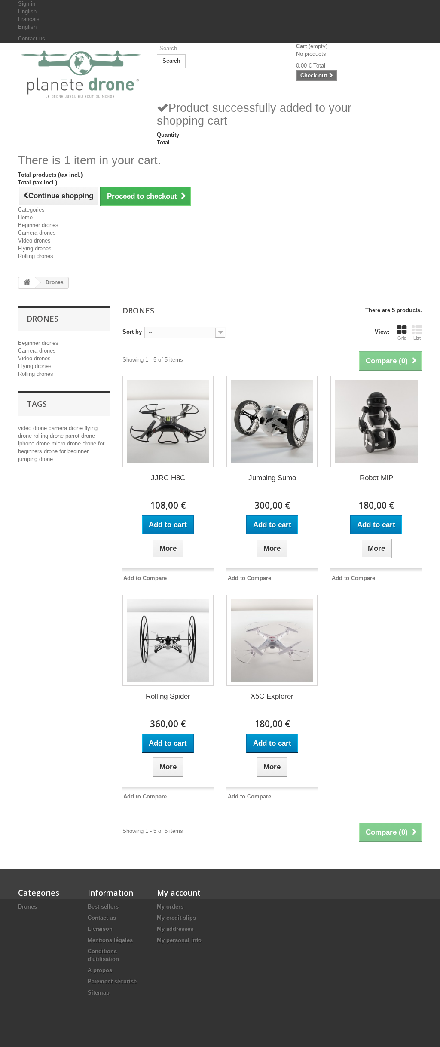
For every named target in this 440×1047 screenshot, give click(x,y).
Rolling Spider (168, 696)
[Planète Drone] (81, 74)
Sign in (26, 3)
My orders (170, 906)
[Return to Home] (27, 282)
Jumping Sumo (272, 478)
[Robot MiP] (376, 421)
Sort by (132, 332)
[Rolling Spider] (168, 640)
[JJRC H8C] (168, 421)
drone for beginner (66, 451)
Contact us (31, 38)
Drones (27, 906)
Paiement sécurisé (112, 981)
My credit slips (176, 918)
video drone (33, 428)
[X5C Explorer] (272, 640)
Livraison (100, 929)
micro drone (67, 443)
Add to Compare (145, 578)
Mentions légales (110, 940)
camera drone (66, 428)
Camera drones (37, 233)
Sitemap (99, 992)
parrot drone (80, 436)
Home (25, 217)
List (417, 338)
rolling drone (49, 436)
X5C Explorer (272, 696)
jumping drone (35, 459)
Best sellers (103, 906)
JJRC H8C (168, 478)
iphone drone (35, 443)
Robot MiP (376, 478)
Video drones (34, 240)
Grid (401, 338)
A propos (100, 970)
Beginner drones (38, 225)
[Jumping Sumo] (272, 421)
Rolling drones (35, 256)
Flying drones (35, 248)
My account (179, 892)
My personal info (179, 940)
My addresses (175, 929)
